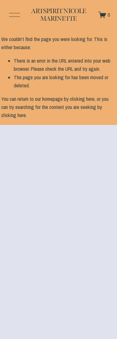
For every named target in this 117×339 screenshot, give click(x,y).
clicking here (82, 98)
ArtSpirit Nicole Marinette (58, 15)
